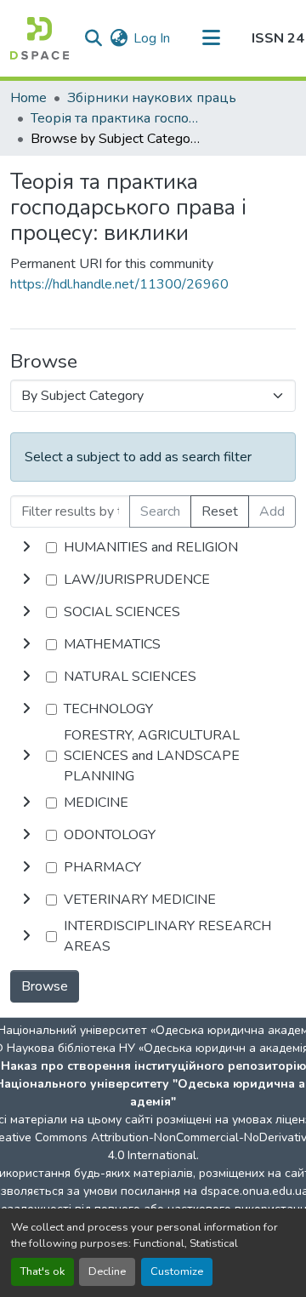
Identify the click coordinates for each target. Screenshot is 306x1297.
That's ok (42, 1271)
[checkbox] (51, 547)
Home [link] (28, 98)
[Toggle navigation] (211, 38)
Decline (107, 1271)
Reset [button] (219, 511)
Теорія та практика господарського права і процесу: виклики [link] (116, 118)
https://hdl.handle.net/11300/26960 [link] (119, 284)
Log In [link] (151, 38)
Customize (176, 1271)
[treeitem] (153, 579)
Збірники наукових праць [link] (151, 98)
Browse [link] (44, 986)
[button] (39, 38)
